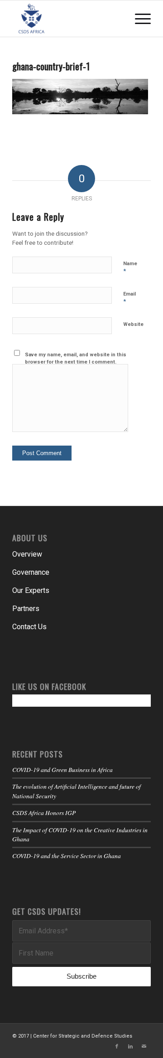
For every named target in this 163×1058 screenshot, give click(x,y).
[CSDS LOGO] (67, 18)
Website (133, 324)
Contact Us (29, 626)
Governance (30, 572)
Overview (27, 554)
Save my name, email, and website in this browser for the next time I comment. (75, 358)
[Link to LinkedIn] (130, 1046)
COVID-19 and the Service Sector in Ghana (66, 855)
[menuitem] (138, 18)
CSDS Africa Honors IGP (44, 812)
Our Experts (30, 590)
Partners (25, 608)
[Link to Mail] (144, 1046)
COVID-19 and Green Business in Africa (62, 769)
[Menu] (138, 18)
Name (130, 268)
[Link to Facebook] (117, 1046)
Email (129, 298)
